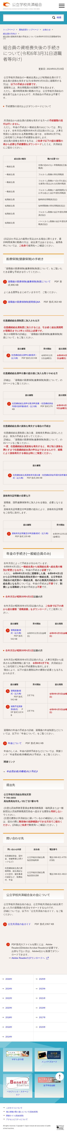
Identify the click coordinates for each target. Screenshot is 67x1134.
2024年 (9, 989)
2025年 (42, 979)
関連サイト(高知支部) (15, 1116)
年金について (15, 743)
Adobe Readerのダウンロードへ (28, 958)
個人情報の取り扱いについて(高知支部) (22, 1112)
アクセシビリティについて (17, 1119)
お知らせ (47, 30)
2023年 (42, 989)
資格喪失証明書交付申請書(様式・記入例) (30, 533)
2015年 (42, 1027)
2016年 (9, 1027)
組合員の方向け (10, 34)
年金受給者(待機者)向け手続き (22, 771)
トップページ (9, 30)
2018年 (9, 1017)
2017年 (42, 1017)
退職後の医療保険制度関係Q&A (24, 302)
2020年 (9, 1008)
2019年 (42, 1008)
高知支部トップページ (29, 30)
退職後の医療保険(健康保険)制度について (29, 281)
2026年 (9, 979)
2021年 (42, 998)
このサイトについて (14, 1108)
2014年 (9, 1037)
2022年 (9, 998)
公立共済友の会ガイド (19, 924)
